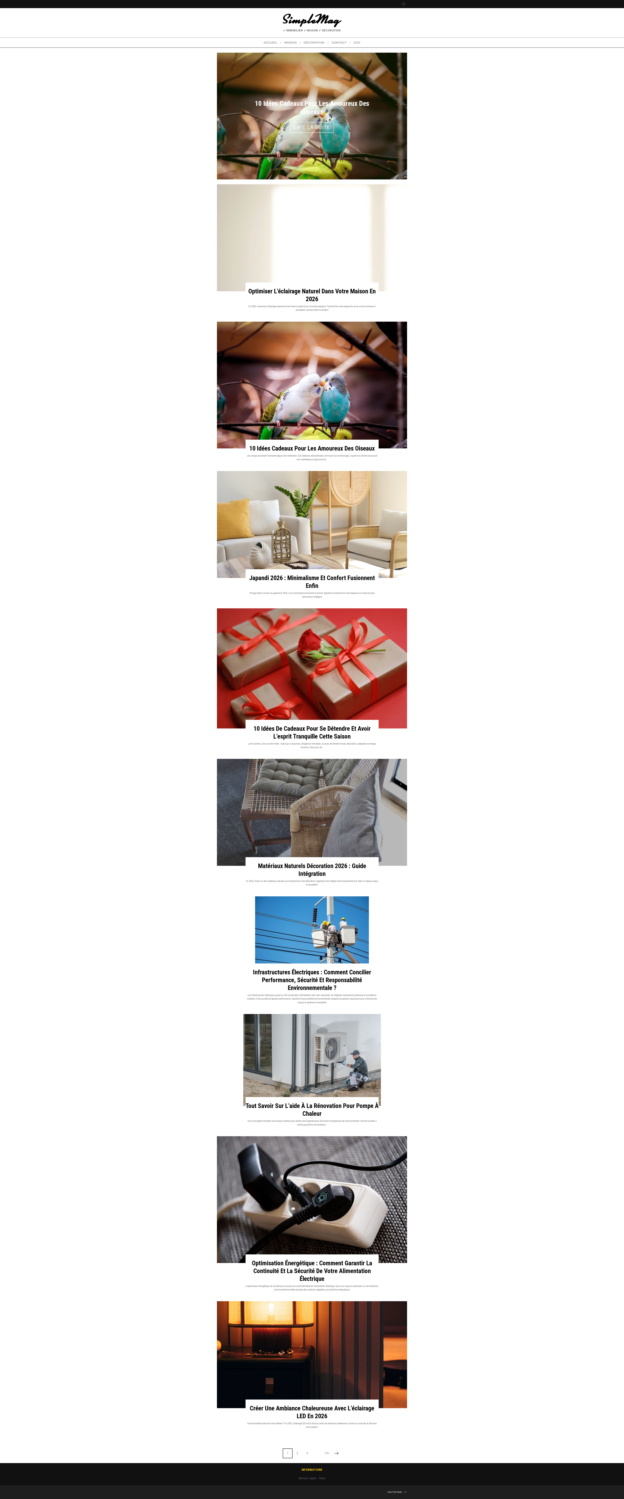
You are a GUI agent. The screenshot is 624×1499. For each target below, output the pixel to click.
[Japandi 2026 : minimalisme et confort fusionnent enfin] (312, 517)
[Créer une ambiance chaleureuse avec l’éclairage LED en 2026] (312, 1348)
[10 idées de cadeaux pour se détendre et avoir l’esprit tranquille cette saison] (312, 662)
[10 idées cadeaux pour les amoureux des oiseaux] (312, 378)
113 (327, 1446)
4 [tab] (392, 110)
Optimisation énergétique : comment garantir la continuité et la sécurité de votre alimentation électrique (312, 1264)
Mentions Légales (308, 1471)
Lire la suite (312, 124)
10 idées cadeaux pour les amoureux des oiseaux (312, 441)
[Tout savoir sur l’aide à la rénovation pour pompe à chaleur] (312, 1053)
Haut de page (395, 1485)
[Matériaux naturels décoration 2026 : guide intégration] (312, 805)
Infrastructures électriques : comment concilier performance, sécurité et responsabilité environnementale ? (312, 973)
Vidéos (322, 1471)
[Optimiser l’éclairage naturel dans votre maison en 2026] (312, 231)
